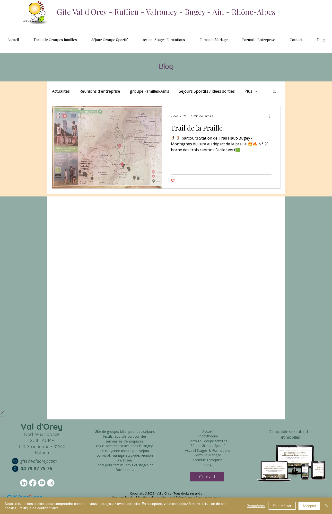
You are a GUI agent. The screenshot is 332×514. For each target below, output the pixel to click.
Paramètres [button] (256, 505)
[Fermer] (326, 505)
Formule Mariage (207, 455)
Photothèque (207, 436)
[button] (274, 91)
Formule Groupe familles (207, 441)
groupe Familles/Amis (149, 91)
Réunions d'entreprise (99, 91)
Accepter (309, 505)
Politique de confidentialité (38, 507)
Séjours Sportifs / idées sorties (207, 91)
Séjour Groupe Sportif (208, 445)
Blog (207, 464)
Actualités (61, 91)
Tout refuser (282, 505)
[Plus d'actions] (271, 116)
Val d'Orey (42, 426)
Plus (248, 91)
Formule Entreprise (208, 460)
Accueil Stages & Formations (207, 450)
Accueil (207, 431)
